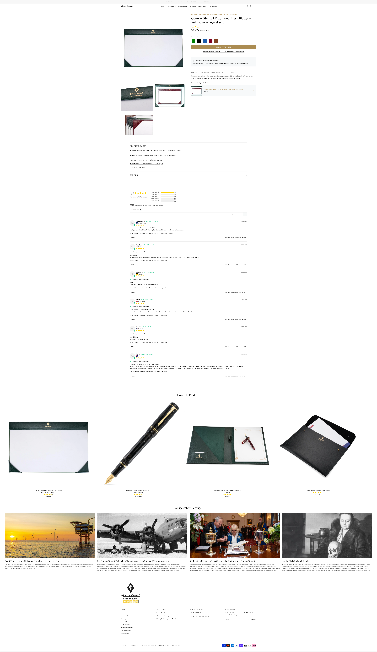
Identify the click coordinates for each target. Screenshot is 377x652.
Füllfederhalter (125, 624)
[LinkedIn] (209, 617)
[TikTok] (200, 617)
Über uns (123, 613)
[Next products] (371, 434)
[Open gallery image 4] (137, 124)
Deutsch (133, 645)
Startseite (194, 14)
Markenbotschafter (127, 616)
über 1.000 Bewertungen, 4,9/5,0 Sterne (201, 1)
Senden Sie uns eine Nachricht (239, 63)
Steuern (225, 72)
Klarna (234, 72)
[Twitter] (197, 617)
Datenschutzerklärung (162, 616)
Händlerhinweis (160, 613)
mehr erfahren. (235, 78)
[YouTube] (206, 617)
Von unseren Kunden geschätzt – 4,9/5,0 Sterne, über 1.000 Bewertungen (223, 51)
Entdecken (171, 6)
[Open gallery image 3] (170, 95)
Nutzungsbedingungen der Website (166, 619)
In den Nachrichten (127, 627)
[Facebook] (194, 617)
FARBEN (134, 175)
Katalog (123, 619)
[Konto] (247, 6)
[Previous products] (5, 434)
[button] (243, 237)
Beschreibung (138, 146)
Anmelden (252, 619)
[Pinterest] (203, 617)
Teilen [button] (133, 237)
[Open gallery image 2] (137, 95)
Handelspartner (126, 630)
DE (123, 645)
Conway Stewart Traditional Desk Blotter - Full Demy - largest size (148, 233)
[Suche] (251, 6)
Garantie (195, 72)
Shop (162, 6)
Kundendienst (213, 6)
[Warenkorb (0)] (255, 6)
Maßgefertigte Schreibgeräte (187, 6)
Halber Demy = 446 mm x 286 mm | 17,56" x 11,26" (146, 164)
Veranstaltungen (126, 622)
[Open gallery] (153, 45)
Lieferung (205, 72)
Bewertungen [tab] (135, 210)
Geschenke (215, 72)
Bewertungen (202, 6)
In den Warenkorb (223, 47)
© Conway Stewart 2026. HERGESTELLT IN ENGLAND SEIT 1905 (161, 645)
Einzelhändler (125, 633)
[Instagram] (191, 617)
